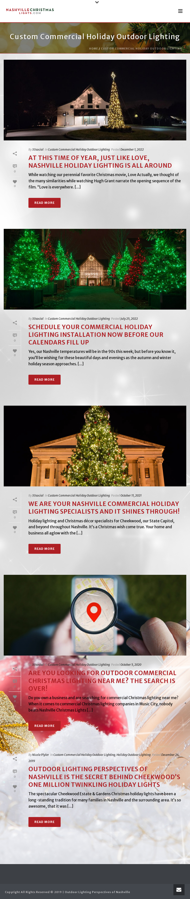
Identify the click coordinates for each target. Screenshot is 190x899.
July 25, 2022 (129, 318)
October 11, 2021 (131, 495)
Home (93, 48)
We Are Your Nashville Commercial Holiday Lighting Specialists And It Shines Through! (104, 507)
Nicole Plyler (40, 755)
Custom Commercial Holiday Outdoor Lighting (141, 48)
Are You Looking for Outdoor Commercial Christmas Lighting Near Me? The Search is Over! (102, 680)
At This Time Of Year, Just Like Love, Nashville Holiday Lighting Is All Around (100, 161)
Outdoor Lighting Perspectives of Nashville (97, 892)
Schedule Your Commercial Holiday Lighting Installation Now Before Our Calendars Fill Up (96, 334)
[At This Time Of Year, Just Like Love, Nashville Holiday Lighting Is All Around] (95, 100)
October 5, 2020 (130, 664)
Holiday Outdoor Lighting (134, 755)
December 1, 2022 (132, 149)
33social (38, 149)
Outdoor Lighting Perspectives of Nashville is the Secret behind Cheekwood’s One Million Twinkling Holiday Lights (104, 776)
